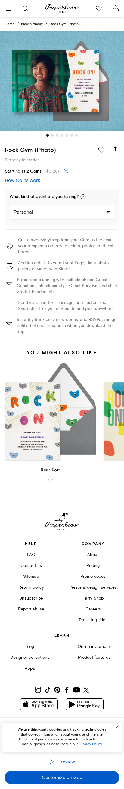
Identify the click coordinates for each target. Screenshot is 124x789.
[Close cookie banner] (117, 726)
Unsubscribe (31, 598)
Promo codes (93, 576)
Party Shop (93, 598)
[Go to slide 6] (71, 135)
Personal (23, 212)
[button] (83, 197)
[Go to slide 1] (47, 135)
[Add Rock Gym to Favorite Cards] (50, 479)
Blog (30, 646)
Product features (94, 657)
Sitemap (31, 576)
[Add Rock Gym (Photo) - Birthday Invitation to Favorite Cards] (101, 150)
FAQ (31, 554)
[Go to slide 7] (76, 135)
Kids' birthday (32, 24)
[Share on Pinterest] (57, 690)
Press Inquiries (93, 619)
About (93, 554)
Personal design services (93, 587)
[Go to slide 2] (52, 135)
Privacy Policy (90, 744)
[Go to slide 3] (57, 135)
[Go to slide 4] (62, 135)
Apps (30, 668)
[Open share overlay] (115, 149)
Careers (93, 609)
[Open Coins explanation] (66, 171)
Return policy (31, 587)
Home (9, 24)
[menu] (8, 8)
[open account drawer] (115, 8)
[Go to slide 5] (67, 135)
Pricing (93, 565)
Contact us (31, 565)
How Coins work (22, 180)
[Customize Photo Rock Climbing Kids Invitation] (62, 81)
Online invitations (94, 646)
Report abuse (31, 609)
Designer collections (29, 657)
